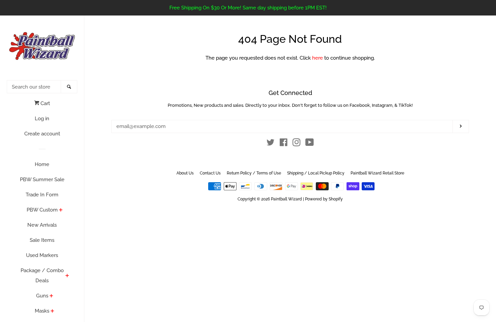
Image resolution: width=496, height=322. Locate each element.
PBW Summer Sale (42, 179)
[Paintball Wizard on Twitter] (271, 144)
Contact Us (210, 173)
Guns (42, 296)
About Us (185, 173)
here (317, 58)
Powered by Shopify (324, 199)
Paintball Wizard (286, 199)
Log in (42, 119)
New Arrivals (42, 225)
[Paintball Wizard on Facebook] (283, 144)
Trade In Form (42, 195)
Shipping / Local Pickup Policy (316, 173)
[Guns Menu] (51, 296)
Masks (42, 311)
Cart (44, 103)
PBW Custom (42, 210)
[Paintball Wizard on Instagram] (297, 144)
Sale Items (42, 240)
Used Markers (42, 255)
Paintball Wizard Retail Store (377, 173)
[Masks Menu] (52, 311)
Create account (42, 134)
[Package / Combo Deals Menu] (67, 276)
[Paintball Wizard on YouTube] (309, 144)
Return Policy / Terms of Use (254, 173)
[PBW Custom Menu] (61, 210)
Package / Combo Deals (42, 275)
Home (42, 164)
